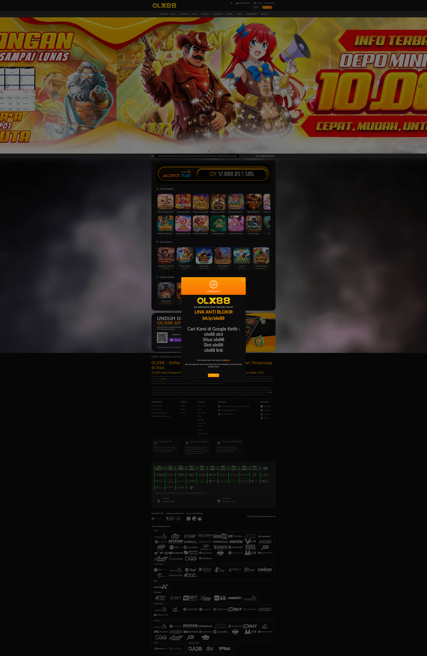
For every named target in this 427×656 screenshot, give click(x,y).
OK (213, 375)
